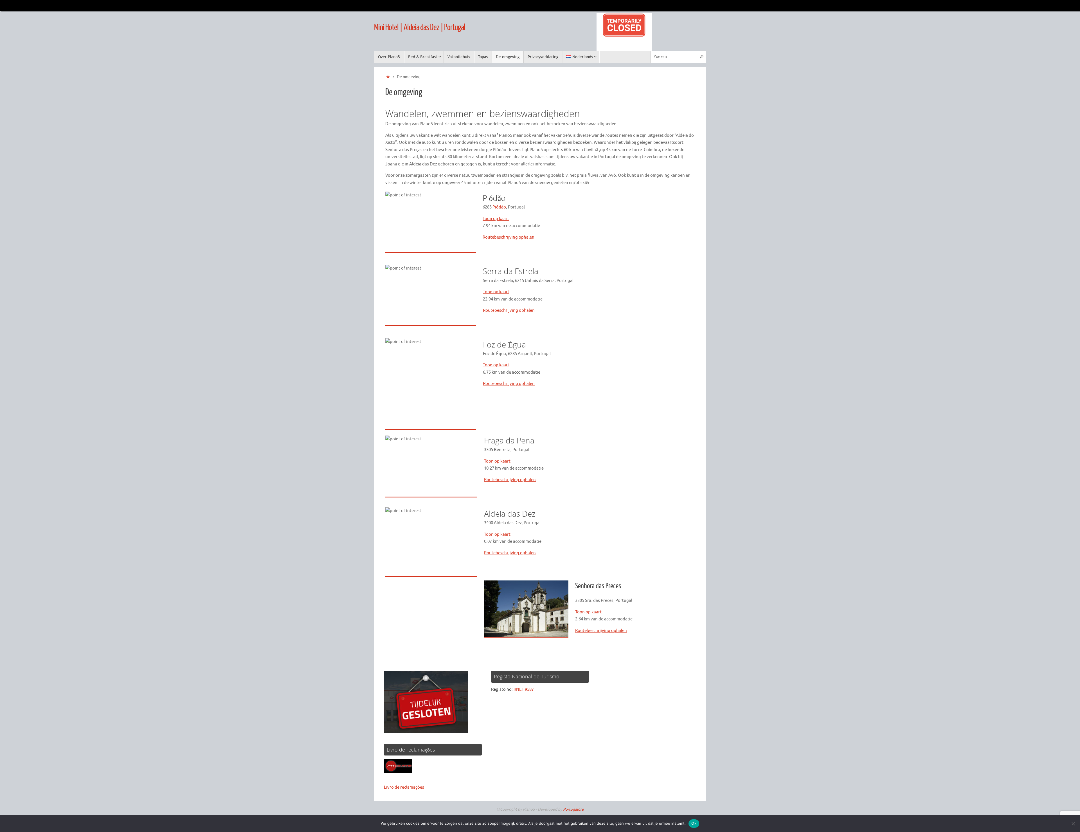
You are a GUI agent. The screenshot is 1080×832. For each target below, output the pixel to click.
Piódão (499, 207)
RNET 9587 (524, 689)
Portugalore (573, 809)
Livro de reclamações (404, 787)
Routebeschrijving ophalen (508, 237)
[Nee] (1073, 823)
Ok (693, 823)
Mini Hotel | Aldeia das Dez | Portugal (419, 27)
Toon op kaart (496, 218)
